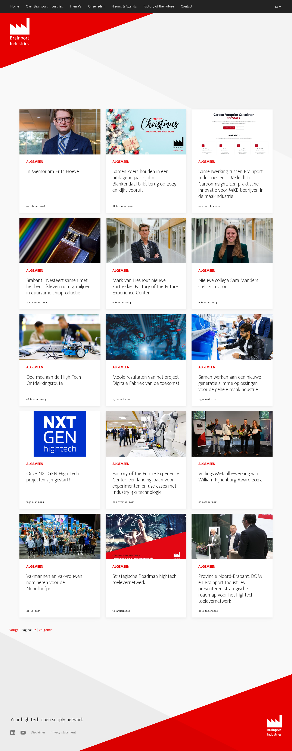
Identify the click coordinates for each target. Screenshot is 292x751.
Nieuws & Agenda (124, 6)
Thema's (75, 6)
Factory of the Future (158, 6)
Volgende (45, 630)
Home (14, 6)
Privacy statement (63, 732)
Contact (186, 6)
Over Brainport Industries (44, 6)
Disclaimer (38, 732)
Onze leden (96, 6)
